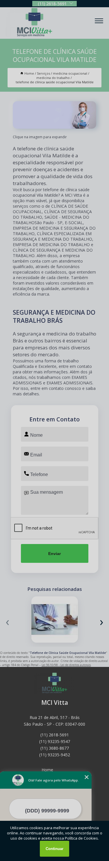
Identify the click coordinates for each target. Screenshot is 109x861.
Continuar (54, 849)
